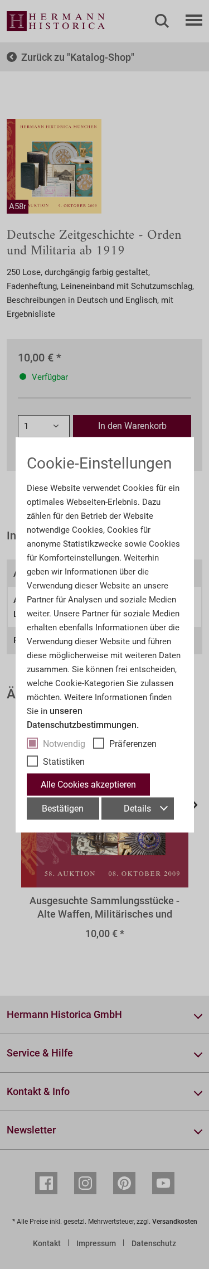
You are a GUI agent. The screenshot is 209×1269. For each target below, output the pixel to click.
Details (137, 808)
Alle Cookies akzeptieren (88, 784)
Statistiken (64, 761)
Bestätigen (63, 808)
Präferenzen (133, 743)
